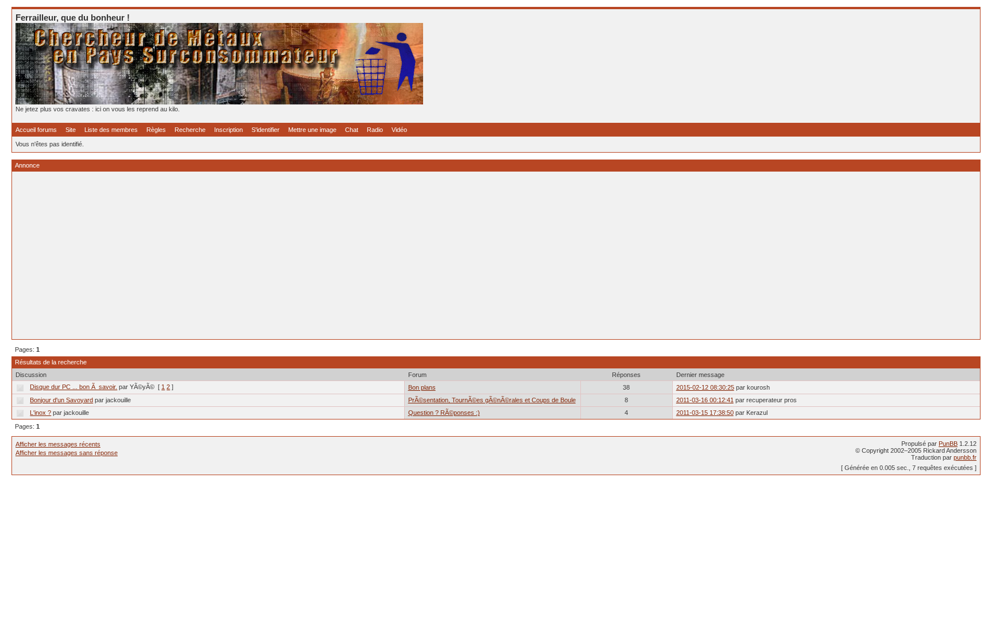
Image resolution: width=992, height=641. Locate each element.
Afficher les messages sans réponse (67, 452)
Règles (156, 129)
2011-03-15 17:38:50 (705, 412)
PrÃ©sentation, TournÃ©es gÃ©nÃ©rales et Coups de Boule (492, 400)
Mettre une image (312, 129)
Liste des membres (111, 129)
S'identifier (265, 129)
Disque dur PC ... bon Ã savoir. (73, 386)
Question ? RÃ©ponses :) (444, 412)
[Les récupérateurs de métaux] (219, 102)
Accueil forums (36, 129)
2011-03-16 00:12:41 (705, 400)
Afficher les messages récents (58, 444)
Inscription (228, 129)
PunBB (948, 443)
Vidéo (399, 129)
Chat (351, 129)
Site (70, 129)
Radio (375, 129)
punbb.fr (965, 457)
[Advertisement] (360, 255)
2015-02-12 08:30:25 (705, 387)
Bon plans (422, 387)
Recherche (190, 129)
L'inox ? (40, 412)
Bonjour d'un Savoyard (61, 400)
